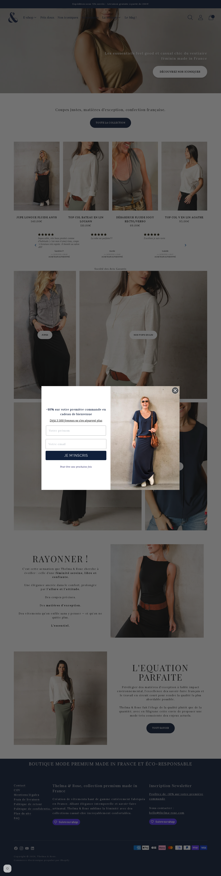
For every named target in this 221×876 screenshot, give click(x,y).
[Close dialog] (175, 390)
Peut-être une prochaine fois (76, 466)
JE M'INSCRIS (76, 455)
